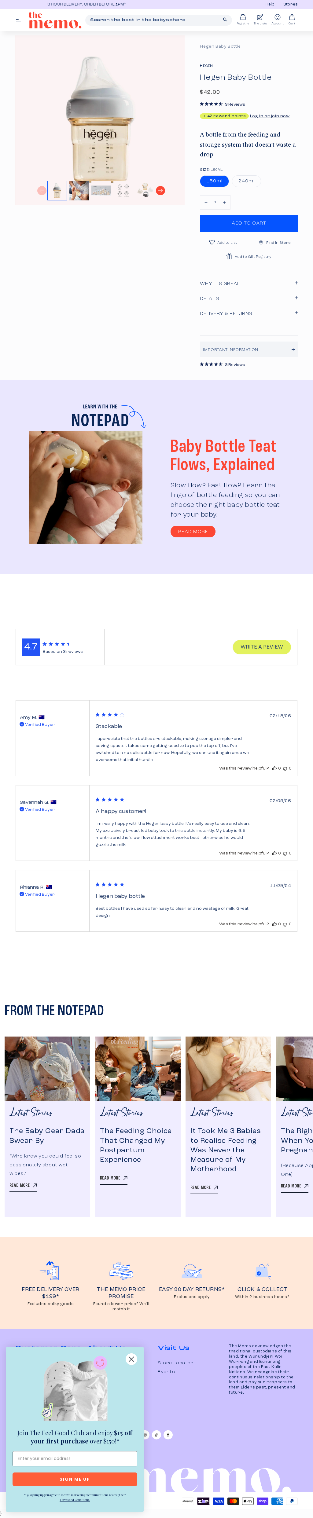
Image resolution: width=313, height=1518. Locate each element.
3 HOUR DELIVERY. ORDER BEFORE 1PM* (61, 4)
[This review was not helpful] (285, 768)
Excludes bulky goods (51, 1304)
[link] (75, 1389)
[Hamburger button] (18, 20)
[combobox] (158, 20)
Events (166, 1372)
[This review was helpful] (274, 768)
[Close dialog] (131, 1359)
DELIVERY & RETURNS (226, 313)
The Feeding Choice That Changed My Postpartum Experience (136, 1146)
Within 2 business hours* (262, 1297)
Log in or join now (270, 116)
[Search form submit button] (225, 19)
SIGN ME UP (75, 1479)
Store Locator (175, 1363)
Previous (41, 190)
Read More (193, 531)
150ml (214, 181)
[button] (206, 202)
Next (160, 190)
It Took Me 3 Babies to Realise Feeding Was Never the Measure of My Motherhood (225, 1150)
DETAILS (209, 298)
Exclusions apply (192, 1297)
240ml (246, 181)
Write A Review (262, 647)
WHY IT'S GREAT (219, 283)
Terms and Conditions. (75, 1500)
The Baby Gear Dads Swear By (47, 1136)
